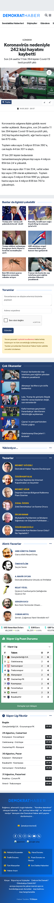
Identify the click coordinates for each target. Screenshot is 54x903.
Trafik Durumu (13, 858)
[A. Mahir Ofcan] (7, 578)
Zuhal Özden (22, 503)
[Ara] (46, 15)
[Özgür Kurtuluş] (7, 480)
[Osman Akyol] (7, 616)
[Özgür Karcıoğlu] (7, 530)
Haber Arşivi (12, 871)
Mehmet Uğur (22, 489)
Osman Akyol (22, 614)
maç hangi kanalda (27, 892)
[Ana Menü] (50, 15)
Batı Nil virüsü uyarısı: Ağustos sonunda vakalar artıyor (12, 275)
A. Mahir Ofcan (23, 576)
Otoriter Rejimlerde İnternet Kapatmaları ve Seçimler (29, 481)
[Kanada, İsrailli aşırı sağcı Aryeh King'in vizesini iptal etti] (40, 213)
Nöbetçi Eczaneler (15, 852)
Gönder (8, 330)
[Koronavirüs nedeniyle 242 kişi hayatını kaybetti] (27, 83)
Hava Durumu (37, 852)
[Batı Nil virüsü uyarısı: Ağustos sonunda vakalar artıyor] (14, 264)
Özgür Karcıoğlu (24, 527)
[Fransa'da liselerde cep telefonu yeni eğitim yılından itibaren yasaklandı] (40, 264)
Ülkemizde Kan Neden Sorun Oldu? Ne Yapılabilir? (32, 531)
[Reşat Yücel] (7, 591)
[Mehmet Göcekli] (7, 467)
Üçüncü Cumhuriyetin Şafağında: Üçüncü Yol (31, 592)
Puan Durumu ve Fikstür (36, 859)
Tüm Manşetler (13, 866)
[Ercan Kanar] (7, 517)
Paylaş (7, 102)
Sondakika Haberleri (13, 23)
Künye (7, 880)
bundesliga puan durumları (20, 889)
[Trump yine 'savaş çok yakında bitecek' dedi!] (14, 213)
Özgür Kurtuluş (23, 477)
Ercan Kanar (21, 515)
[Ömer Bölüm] (7, 565)
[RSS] (39, 836)
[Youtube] (34, 836)
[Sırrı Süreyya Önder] (7, 553)
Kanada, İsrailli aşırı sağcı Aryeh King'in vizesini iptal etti (40, 224)
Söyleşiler (32, 23)
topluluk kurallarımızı (26, 339)
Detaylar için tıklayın (27, 706)
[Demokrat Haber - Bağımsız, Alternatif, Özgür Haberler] (21, 15)
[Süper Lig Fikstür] (50, 716)
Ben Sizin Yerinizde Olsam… (28, 605)
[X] (20, 836)
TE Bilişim (33, 899)
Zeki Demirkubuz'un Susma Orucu (31, 507)
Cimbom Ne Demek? (39, 880)
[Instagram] (25, 836)
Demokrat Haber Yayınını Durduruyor (32, 469)
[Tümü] (50, 448)
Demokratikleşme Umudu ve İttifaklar (33, 580)
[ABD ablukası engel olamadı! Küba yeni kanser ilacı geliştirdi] (40, 238)
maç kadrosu (38, 889)
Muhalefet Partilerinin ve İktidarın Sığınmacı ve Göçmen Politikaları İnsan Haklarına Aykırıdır (31, 519)
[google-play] (33, 842)
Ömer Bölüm (21, 564)
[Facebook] (15, 836)
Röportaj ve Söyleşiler (20, 880)
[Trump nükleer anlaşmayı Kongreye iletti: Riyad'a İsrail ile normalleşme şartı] (14, 238)
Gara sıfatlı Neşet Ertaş (26, 555)
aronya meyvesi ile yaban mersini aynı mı (26, 886)
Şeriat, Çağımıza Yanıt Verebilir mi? (32, 618)
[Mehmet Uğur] (7, 492)
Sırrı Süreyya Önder (25, 551)
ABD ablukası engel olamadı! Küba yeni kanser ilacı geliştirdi (37, 248)
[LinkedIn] (29, 836)
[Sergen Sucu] (7, 603)
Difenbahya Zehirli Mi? (26, 883)
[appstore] (19, 842)
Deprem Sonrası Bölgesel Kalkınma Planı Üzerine (32, 494)
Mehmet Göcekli (24, 465)
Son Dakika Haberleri (40, 866)
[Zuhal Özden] (7, 505)
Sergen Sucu (21, 602)
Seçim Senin (21, 567)
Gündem (45, 23)
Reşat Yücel (21, 588)
